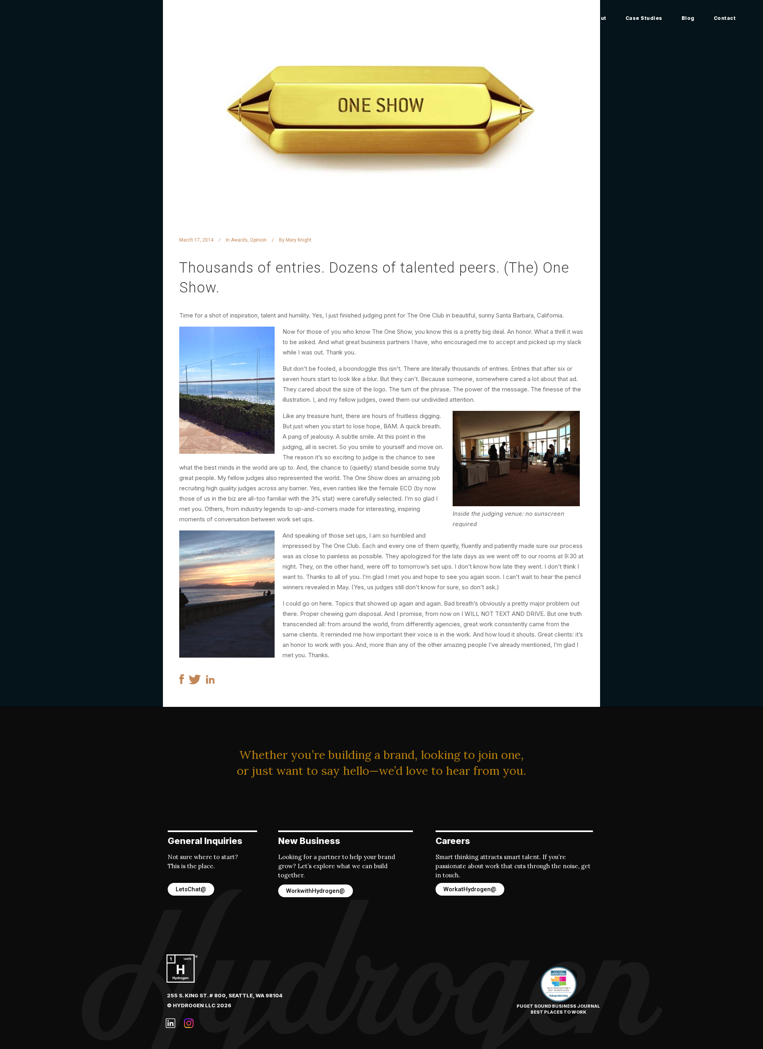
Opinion (258, 240)
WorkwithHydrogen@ (315, 890)
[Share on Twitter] (195, 682)
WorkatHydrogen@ (469, 889)
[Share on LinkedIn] (210, 681)
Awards (239, 240)
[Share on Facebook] (181, 682)
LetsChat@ (191, 889)
